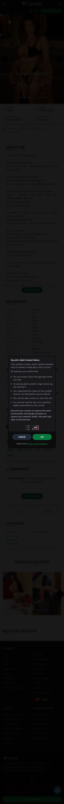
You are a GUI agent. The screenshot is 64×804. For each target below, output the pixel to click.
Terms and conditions (38, 443)
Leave (21, 436)
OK (42, 436)
